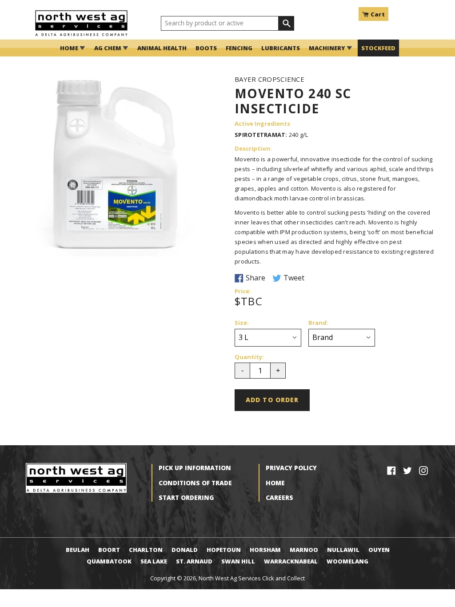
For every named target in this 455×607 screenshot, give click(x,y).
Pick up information (195, 467)
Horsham (265, 550)
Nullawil (343, 550)
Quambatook (109, 561)
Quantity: (249, 357)
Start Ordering (186, 497)
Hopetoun (224, 550)
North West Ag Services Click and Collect (252, 578)
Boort (109, 550)
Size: (242, 323)
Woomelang (347, 561)
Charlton (146, 550)
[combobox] (220, 23)
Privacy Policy (291, 467)
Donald (185, 550)
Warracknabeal (291, 561)
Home (275, 483)
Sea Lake (153, 561)
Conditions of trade (195, 483)
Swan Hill (238, 561)
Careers (279, 497)
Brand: (318, 323)
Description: (253, 148)
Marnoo (304, 550)
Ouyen (379, 550)
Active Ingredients (262, 124)
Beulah (77, 550)
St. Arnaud (194, 561)
